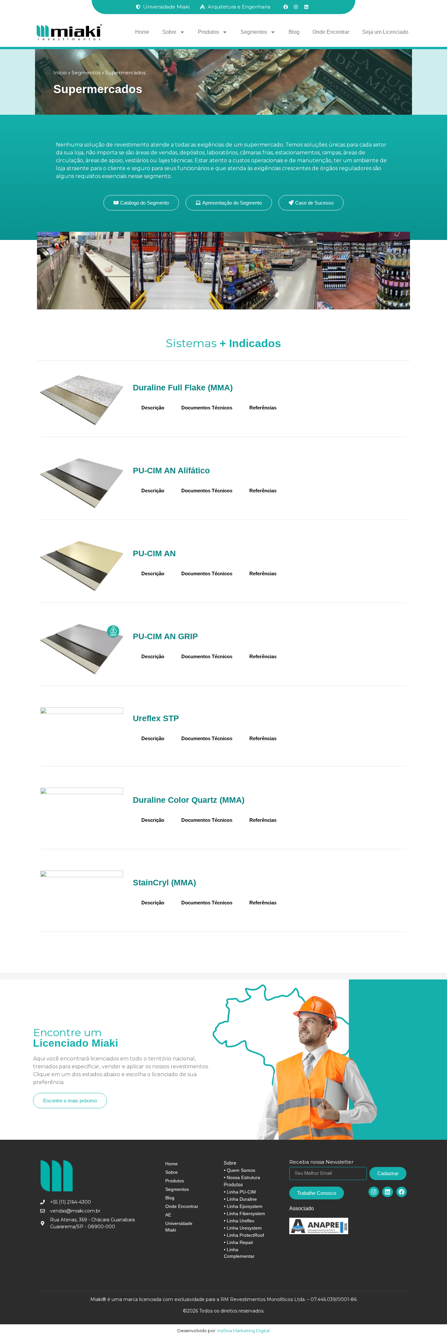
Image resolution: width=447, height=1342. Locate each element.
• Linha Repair (238, 1242)
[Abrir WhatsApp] (430, 1325)
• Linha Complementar (239, 1253)
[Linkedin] (387, 1192)
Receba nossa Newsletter (321, 1162)
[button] (229, 202)
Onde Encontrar (331, 32)
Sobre (169, 32)
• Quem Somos (239, 1170)
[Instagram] (373, 1192)
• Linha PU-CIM (240, 1191)
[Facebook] (401, 1192)
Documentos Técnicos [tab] (206, 407)
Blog (294, 32)
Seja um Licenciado (385, 32)
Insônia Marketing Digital (243, 1330)
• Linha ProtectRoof (244, 1235)
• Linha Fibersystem (244, 1213)
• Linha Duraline (240, 1199)
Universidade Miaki (178, 1227)
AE (168, 1214)
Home (142, 32)
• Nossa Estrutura (242, 1177)
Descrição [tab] (152, 407)
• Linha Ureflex (239, 1220)
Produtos (208, 32)
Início (60, 72)
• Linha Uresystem (243, 1228)
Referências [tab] (263, 407)
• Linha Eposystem (243, 1206)
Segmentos (254, 32)
